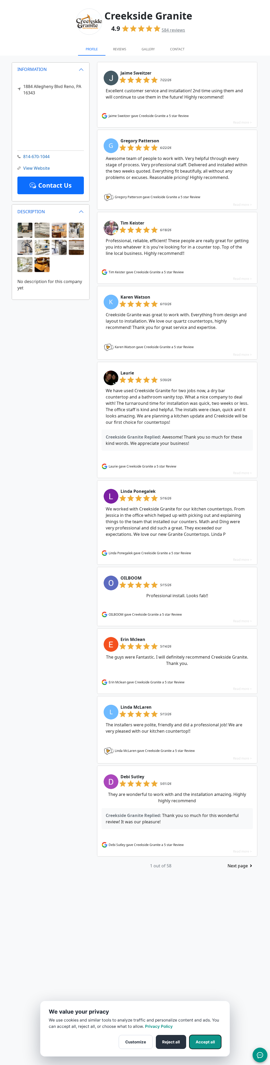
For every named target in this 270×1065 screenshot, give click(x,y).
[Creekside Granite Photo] (24, 230)
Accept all (205, 1041)
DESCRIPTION (31, 212)
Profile (92, 49)
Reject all (171, 1041)
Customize (135, 1041)
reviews (173, 30)
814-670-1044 (36, 156)
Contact (177, 49)
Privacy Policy (159, 1026)
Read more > (242, 122)
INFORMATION (32, 69)
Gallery (148, 49)
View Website (36, 168)
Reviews (119, 49)
